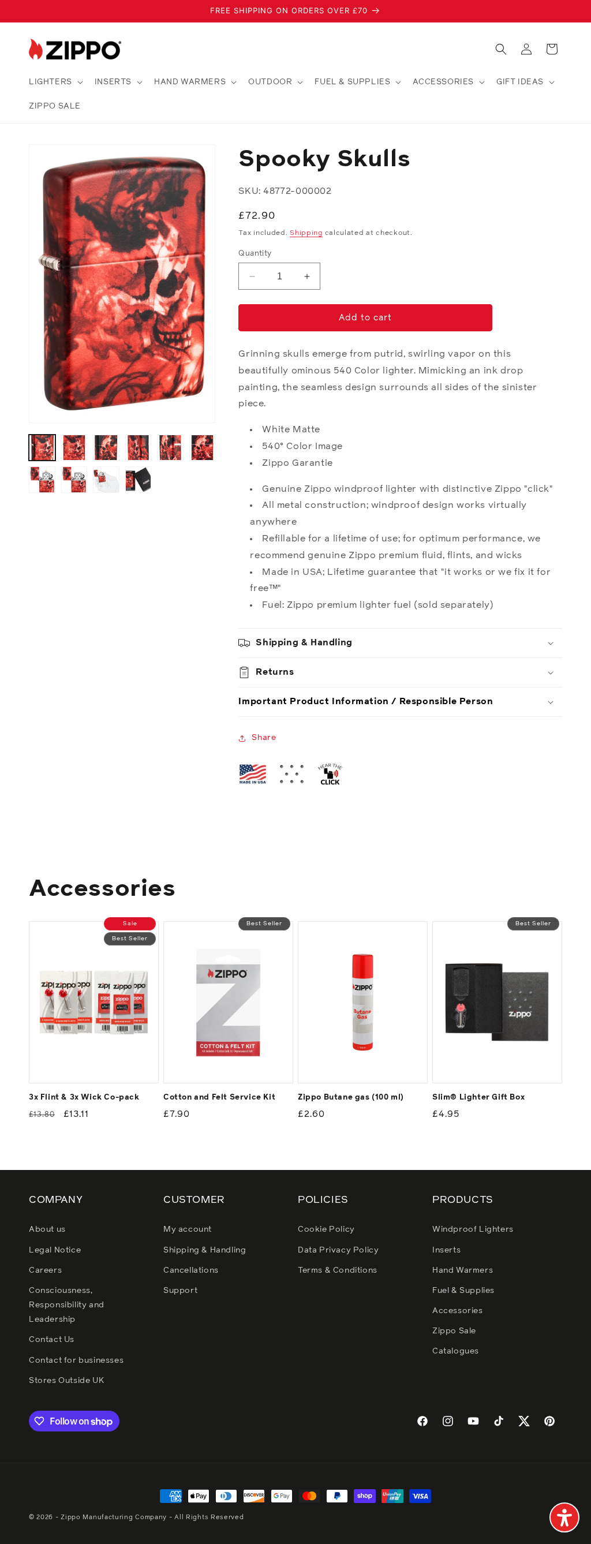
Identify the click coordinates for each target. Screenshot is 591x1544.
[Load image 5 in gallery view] (170, 448)
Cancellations (191, 1270)
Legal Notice (55, 1250)
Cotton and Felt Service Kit (219, 1097)
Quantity (254, 253)
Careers (45, 1270)
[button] (55, 82)
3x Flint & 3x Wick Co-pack (84, 1097)
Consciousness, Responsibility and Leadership (66, 1305)
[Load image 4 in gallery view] (138, 448)
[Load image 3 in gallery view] (106, 448)
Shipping (306, 233)
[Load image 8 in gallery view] (74, 479)
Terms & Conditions (337, 1270)
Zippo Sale (454, 1331)
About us (47, 1229)
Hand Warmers (462, 1270)
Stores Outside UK (66, 1381)
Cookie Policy (326, 1229)
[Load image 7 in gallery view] (42, 479)
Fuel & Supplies (463, 1291)
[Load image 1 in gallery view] (42, 448)
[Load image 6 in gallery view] (202, 448)
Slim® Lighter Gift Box (478, 1097)
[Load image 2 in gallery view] (74, 448)
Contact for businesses (76, 1360)
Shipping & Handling (204, 1250)
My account (187, 1229)
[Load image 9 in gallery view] (106, 479)
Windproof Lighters (473, 1229)
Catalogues (455, 1351)
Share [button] (264, 738)
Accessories (457, 1311)
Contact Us (51, 1340)
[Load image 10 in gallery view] (138, 479)
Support (180, 1291)
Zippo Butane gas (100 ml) (351, 1097)
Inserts (446, 1250)
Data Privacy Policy (338, 1250)
